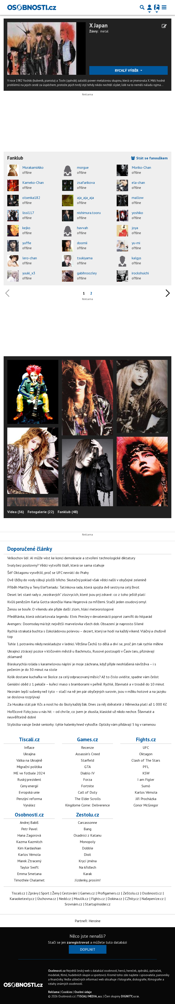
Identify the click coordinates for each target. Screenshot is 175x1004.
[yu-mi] (122, 246)
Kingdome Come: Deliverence (87, 805)
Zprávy (33, 893)
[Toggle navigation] (164, 7)
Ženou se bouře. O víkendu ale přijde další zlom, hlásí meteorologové (60, 609)
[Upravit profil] (164, 26)
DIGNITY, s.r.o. (130, 996)
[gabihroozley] (67, 276)
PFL (146, 766)
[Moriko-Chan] (122, 170)
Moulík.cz (81, 898)
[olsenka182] (13, 200)
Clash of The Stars (145, 760)
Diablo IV (87, 773)
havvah (82, 227)
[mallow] (122, 200)
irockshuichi (140, 273)
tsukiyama (85, 258)
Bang (87, 829)
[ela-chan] (122, 185)
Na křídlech (87, 867)
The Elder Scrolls (88, 798)
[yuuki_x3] (13, 276)
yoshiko (137, 212)
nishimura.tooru (89, 212)
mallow (138, 197)
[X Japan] (46, 48)
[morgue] (67, 170)
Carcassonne (87, 822)
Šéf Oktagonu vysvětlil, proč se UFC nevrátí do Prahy (48, 572)
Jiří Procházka (146, 798)
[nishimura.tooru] (67, 215)
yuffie (26, 243)
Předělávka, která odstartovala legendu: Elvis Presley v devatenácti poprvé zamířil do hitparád (79, 616)
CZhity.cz (132, 898)
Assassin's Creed (87, 754)
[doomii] (67, 246)
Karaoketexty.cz (22, 898)
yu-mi (136, 243)
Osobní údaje (83, 992)
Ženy (55, 893)
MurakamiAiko (33, 167)
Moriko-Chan (141, 167)
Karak (87, 873)
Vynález (29, 805)
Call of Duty (87, 792)
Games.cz (87, 739)
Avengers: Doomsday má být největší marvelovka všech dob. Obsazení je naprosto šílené (75, 623)
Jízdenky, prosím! (87, 880)
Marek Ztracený (29, 861)
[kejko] (13, 230)
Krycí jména (88, 861)
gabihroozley (87, 273)
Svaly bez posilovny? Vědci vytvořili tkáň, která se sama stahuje (55, 565)
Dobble (87, 848)
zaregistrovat (78, 942)
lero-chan (29, 258)
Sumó (146, 786)
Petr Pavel (29, 829)
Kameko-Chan (33, 182)
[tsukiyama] (67, 261)
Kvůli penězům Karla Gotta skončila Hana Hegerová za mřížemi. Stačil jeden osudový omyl (76, 602)
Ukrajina (29, 754)
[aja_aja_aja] (67, 200)
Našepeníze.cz (153, 898)
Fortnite (87, 786)
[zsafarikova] (67, 185)
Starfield (87, 760)
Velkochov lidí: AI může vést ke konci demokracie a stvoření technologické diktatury (71, 558)
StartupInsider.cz (98, 904)
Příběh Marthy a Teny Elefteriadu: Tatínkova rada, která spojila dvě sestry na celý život (73, 587)
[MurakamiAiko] (13, 170)
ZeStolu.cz (131, 893)
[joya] (122, 230)
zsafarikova (86, 182)
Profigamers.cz (109, 893)
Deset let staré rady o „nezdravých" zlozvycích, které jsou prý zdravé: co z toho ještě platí (76, 594)
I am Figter (145, 779)
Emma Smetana (29, 873)
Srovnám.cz (73, 904)
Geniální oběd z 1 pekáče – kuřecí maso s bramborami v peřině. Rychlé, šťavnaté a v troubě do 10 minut (85, 684)
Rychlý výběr (127, 70)
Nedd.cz (65, 898)
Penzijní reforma (29, 798)
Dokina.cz (115, 898)
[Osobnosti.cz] (31, 7)
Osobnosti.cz (29, 814)
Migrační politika (29, 766)
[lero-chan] (13, 261)
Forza (87, 779)
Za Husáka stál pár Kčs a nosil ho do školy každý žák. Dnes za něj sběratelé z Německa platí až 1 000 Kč (87, 704)
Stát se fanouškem (151, 158)
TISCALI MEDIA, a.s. (89, 996)
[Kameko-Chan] (13, 185)
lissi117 (28, 212)
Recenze (87, 747)
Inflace (29, 747)
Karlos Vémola (146, 792)
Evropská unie (29, 792)
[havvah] (67, 230)
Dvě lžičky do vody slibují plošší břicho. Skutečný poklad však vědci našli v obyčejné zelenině (76, 580)
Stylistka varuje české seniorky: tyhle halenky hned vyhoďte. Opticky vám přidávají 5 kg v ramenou (81, 724)
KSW (145, 773)
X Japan (98, 25)
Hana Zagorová (29, 835)
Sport (45, 893)
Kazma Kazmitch (29, 841)
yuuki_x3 (28, 273)
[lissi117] (13, 215)
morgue (83, 167)
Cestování (69, 893)
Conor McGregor (146, 805)
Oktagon (145, 754)
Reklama (53, 992)
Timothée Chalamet (29, 880)
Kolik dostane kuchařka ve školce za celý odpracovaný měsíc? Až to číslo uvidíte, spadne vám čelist (83, 677)
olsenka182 (31, 197)
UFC (146, 747)
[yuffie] (13, 246)
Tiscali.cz (29, 739)
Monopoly (87, 841)
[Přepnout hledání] (142, 7)
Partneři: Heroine (87, 920)
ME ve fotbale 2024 (29, 773)
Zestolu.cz (87, 814)
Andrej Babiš (29, 822)
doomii (82, 243)
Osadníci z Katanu (87, 835)
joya (135, 227)
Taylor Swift (29, 867)
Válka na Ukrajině (29, 760)
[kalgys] (122, 261)
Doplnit (87, 949)
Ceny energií (29, 786)
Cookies (66, 992)
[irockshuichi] (122, 276)
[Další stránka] (166, 293)
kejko (26, 227)
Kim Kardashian (29, 848)
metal (104, 31)
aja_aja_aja (85, 197)
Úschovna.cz (46, 898)
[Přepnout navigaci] (149, 7)
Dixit (87, 854)
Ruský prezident (29, 779)
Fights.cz (146, 739)
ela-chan (138, 182)
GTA (87, 766)
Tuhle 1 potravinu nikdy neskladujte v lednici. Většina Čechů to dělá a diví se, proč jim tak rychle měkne (85, 644)
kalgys (136, 258)
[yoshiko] (122, 215)
